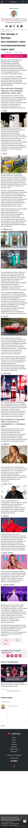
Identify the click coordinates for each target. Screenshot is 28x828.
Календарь (14, 746)
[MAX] (21, 26)
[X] (14, 26)
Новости (14, 737)
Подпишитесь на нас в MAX (14, 56)
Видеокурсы (14, 751)
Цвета (17, 640)
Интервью (14, 744)
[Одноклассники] (17, 26)
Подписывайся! (6, 652)
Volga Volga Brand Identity (8, 20)
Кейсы (14, 742)
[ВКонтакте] (6, 26)
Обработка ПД (14, 758)
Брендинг (6, 640)
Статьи (14, 739)
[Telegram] (10, 26)
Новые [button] (3, 725)
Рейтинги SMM (14, 749)
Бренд (5, 643)
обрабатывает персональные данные (10, 818)
